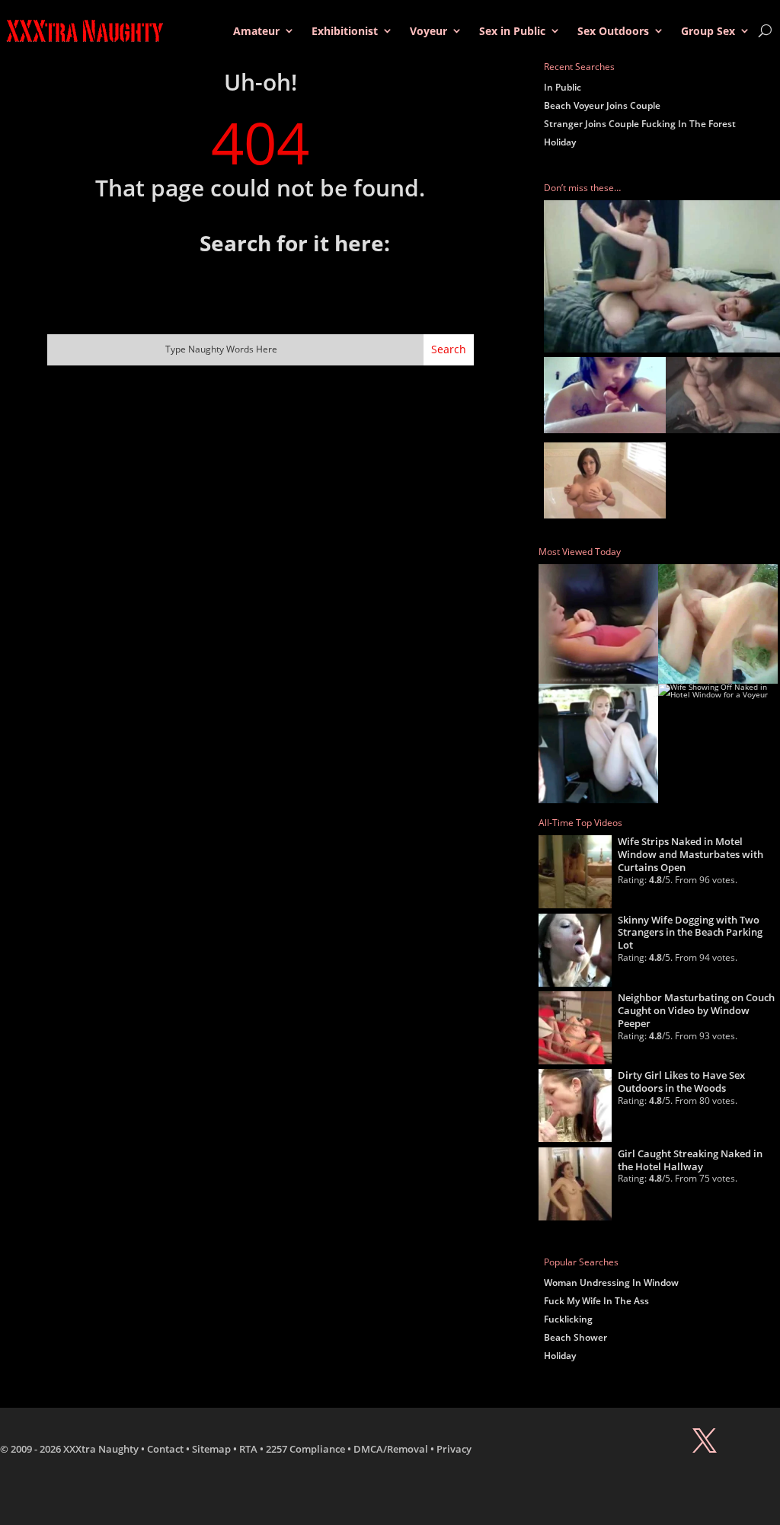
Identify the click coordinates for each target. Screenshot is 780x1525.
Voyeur (428, 31)
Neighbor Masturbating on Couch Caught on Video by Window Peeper (696, 1010)
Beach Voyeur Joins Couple (602, 105)
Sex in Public (512, 31)
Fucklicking (568, 1319)
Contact (165, 1449)
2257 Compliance (305, 1449)
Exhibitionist (345, 31)
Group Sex (708, 31)
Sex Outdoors (613, 31)
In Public (562, 87)
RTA (248, 1449)
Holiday (560, 142)
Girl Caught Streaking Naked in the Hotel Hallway (690, 1160)
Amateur (256, 31)
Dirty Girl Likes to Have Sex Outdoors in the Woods (681, 1081)
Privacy (454, 1449)
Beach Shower (575, 1337)
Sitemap (211, 1449)
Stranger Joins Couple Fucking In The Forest (640, 123)
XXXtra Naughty (101, 1449)
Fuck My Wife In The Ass (596, 1300)
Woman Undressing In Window (611, 1282)
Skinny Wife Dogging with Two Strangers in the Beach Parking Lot (690, 932)
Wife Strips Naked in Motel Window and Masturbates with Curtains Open (690, 854)
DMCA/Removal (390, 1449)
